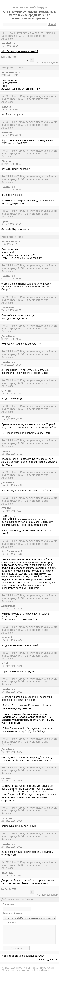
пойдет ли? (7, 252)
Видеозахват (9, 83)
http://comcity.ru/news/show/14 (19, 51)
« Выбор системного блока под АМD (22, 955)
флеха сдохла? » (48, 959)
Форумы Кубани (46, 968)
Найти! (52, 24)
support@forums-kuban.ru (38, 970)
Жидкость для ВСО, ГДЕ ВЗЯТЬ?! (21, 88)
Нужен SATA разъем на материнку (21, 258)
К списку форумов (47, 62)
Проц (4, 85)
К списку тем (8, 57)
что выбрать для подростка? (18, 255)
